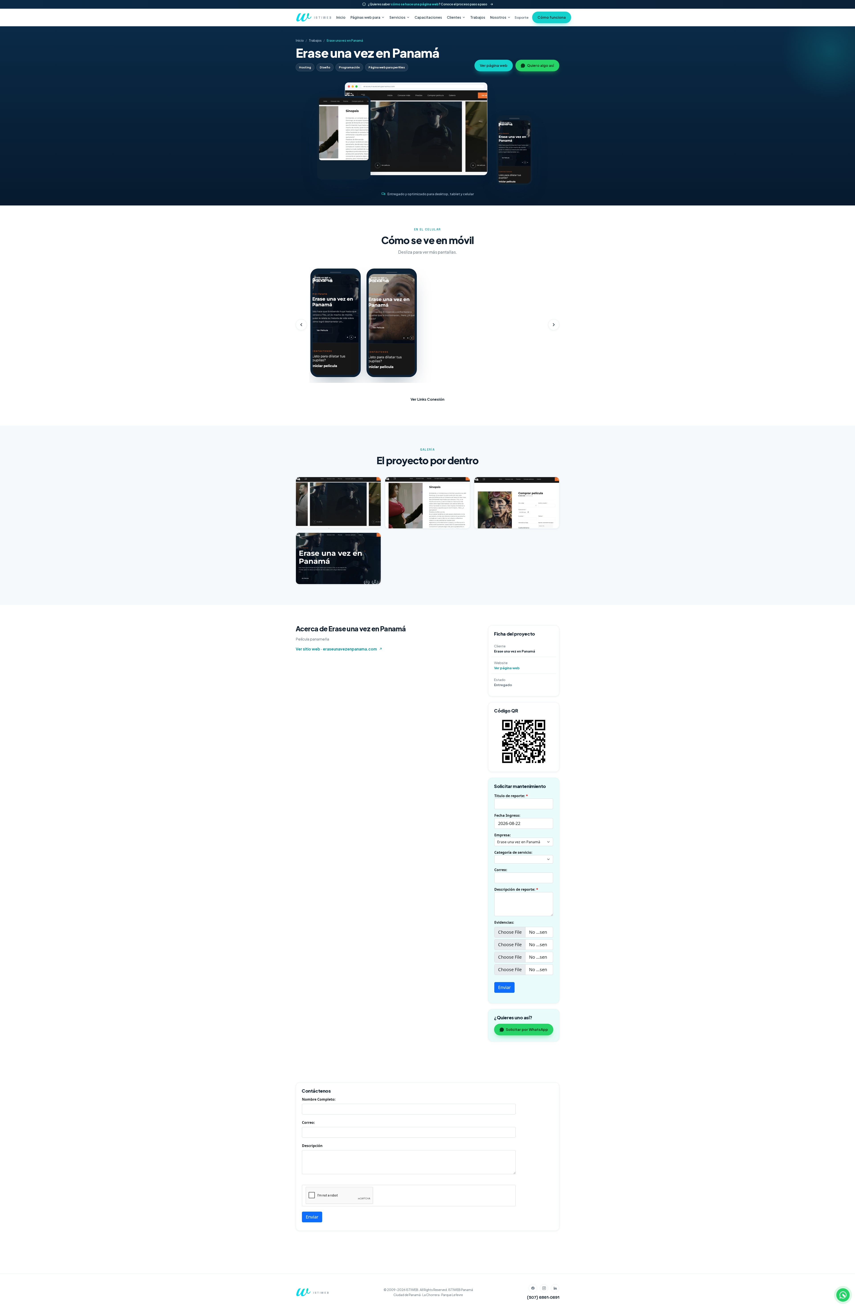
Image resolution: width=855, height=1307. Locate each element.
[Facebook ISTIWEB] (533, 1288)
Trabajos (477, 17)
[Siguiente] (553, 324)
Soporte (522, 17)
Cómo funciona (551, 17)
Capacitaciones (428, 17)
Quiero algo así (540, 65)
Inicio (341, 17)
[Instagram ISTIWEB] (544, 1288)
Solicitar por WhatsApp (527, 1029)
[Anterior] (301, 324)
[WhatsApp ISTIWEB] (843, 1295)
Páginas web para (365, 17)
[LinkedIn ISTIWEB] (555, 1288)
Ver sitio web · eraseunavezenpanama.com (336, 648)
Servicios (397, 17)
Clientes (454, 17)
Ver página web (493, 65)
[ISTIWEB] (303, 1292)
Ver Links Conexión (427, 399)
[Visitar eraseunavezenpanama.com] (416, 132)
